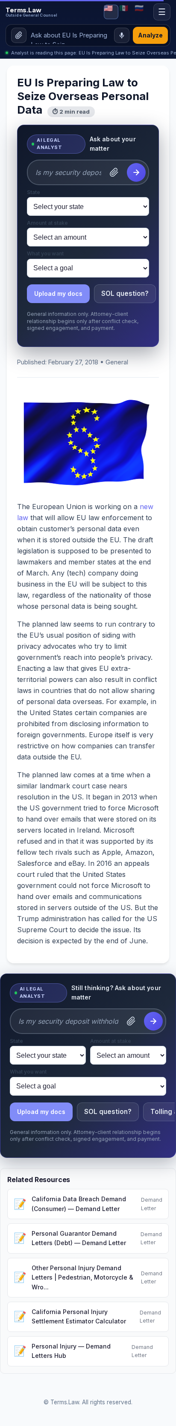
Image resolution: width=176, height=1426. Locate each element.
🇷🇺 (139, 8)
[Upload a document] (18, 35)
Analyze (150, 35)
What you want (45, 254)
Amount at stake (47, 223)
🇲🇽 (123, 8)
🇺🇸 (108, 8)
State (33, 192)
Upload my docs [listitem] (58, 293)
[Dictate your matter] (121, 35)
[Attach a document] (114, 172)
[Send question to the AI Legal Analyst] (136, 172)
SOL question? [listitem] (125, 293)
